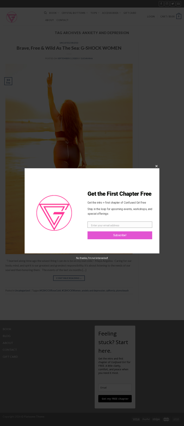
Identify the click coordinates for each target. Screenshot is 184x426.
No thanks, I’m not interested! (92, 258)
